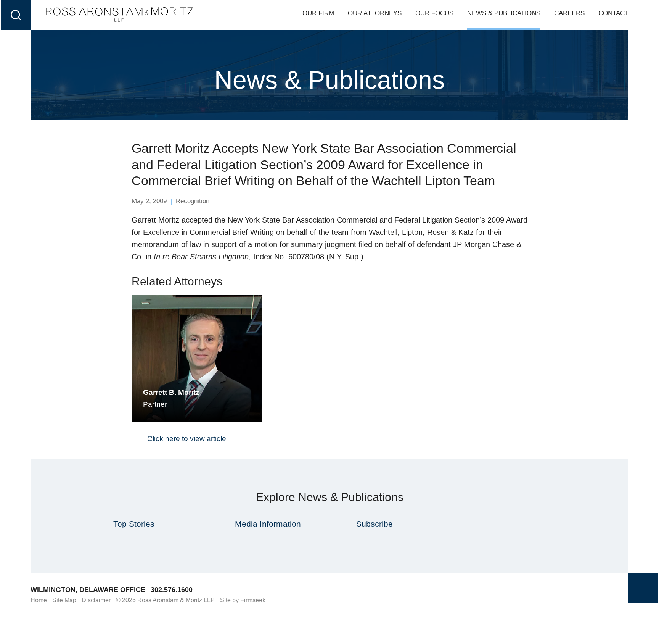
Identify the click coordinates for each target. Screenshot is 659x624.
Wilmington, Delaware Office (88, 589)
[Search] (16, 15)
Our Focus (434, 13)
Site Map (64, 600)
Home (39, 600)
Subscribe (374, 523)
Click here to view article (186, 439)
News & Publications (503, 13)
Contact (613, 13)
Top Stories (133, 523)
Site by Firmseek (242, 600)
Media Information (268, 523)
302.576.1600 (172, 589)
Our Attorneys (375, 13)
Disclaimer (96, 600)
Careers (569, 13)
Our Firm (318, 13)
